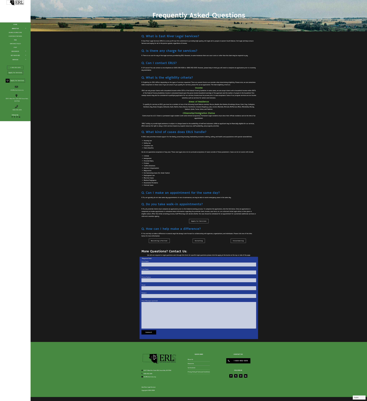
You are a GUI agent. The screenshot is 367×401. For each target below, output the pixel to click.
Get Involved (15, 55)
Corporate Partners (15, 36)
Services (15, 60)
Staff (15, 47)
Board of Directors (15, 32)
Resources (15, 51)
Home (15, 24)
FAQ (15, 40)
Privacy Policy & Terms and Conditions (199, 372)
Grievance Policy (15, 43)
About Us (15, 28)
